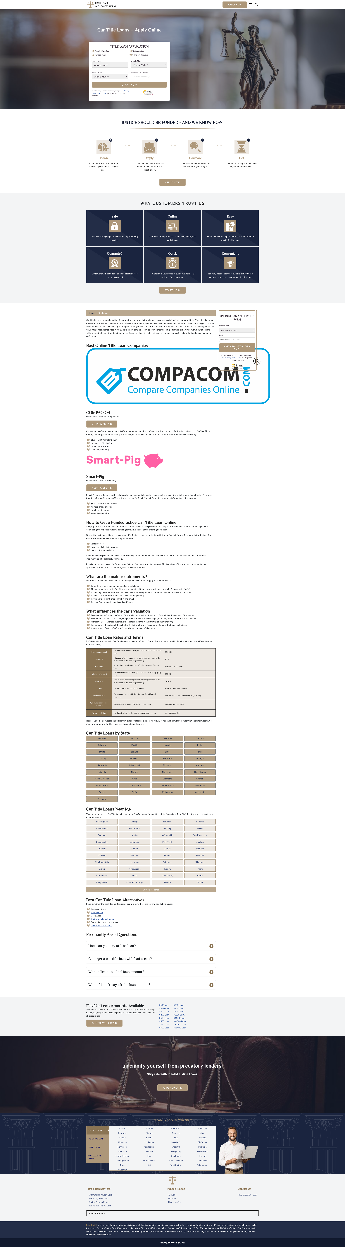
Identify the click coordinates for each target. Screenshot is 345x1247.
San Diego (167, 828)
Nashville (200, 849)
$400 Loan (164, 1021)
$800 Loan (178, 1008)
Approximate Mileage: (139, 73)
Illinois (102, 752)
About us (172, 1195)
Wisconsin (200, 792)
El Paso (102, 855)
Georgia (167, 745)
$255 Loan (164, 1015)
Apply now (235, 5)
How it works (174, 1202)
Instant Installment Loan (100, 1206)
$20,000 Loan (179, 1024)
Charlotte (200, 842)
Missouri (167, 765)
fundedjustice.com (168, 1242)
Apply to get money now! (237, 347)
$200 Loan (164, 1011)
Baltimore (167, 862)
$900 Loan (178, 1011)
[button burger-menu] (250, 4)
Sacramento (102, 875)
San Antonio (134, 828)
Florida (134, 745)
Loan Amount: (224, 326)
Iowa (167, 752)
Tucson (167, 869)
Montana (200, 765)
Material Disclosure (98, 1213)
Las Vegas (134, 862)
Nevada (134, 772)
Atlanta (200, 875)
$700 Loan (178, 1005)
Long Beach (102, 882)
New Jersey (167, 772)
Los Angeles (102, 822)
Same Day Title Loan (98, 1198)
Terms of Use (101, 93)
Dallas (200, 828)
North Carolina (102, 779)
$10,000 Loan (179, 1021)
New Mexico (200, 772)
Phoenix (200, 822)
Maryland (167, 758)
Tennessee (200, 785)
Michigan (200, 758)
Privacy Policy (226, 358)
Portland (200, 855)
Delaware (101, 745)
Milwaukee (200, 862)
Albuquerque (135, 869)
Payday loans (97, 912)
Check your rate (104, 1023)
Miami (200, 882)
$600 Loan (164, 1028)
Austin (135, 835)
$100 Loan (164, 1008)
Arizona (134, 738)
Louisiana (134, 758)
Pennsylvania (102, 785)
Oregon (199, 779)
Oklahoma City (102, 862)
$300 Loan (164, 1018)
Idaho (200, 745)
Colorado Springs (134, 882)
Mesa (134, 875)
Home (91, 313)
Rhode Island (134, 785)
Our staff (172, 1198)
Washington (167, 792)
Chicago (135, 822)
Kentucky (101, 758)
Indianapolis (102, 842)
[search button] (256, 5)
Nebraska (102, 772)
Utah (134, 792)
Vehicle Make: (136, 61)
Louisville (101, 849)
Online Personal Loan (99, 1202)
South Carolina (167, 785)
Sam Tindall (91, 1225)
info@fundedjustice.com (247, 1195)
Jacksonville (167, 835)
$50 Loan (163, 1005)
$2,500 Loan (179, 1018)
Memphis (167, 855)
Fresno (200, 869)
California (167, 738)
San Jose (102, 835)
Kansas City (167, 875)
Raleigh (167, 882)
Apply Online (172, 1087)
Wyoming (101, 799)
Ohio (134, 779)
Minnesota (102, 765)
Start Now (129, 84)
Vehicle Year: (97, 61)
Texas (102, 792)
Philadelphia (102, 828)
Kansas (199, 752)
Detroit (134, 855)
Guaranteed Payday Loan (101, 1195)
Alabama (102, 738)
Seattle (134, 849)
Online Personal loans (101, 925)
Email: (221, 335)
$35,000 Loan (179, 1028)
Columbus (134, 842)
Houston (167, 822)
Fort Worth (167, 842)
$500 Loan (164, 1024)
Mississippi (134, 765)
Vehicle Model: (97, 73)
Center (102, 869)
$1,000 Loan (179, 1015)
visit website (102, 424)
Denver (167, 849)
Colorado (200, 738)
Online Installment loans (102, 919)
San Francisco (200, 835)
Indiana (134, 752)
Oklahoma (167, 779)
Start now (172, 290)
